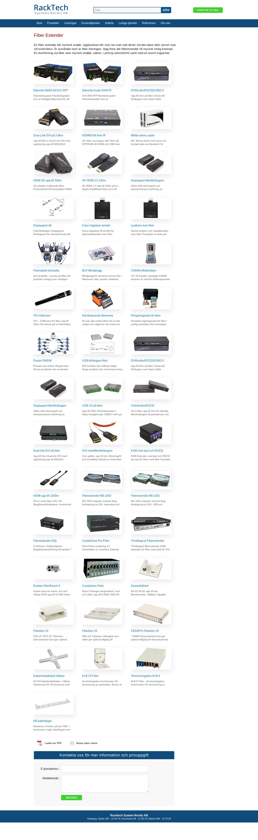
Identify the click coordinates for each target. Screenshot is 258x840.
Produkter (53, 23)
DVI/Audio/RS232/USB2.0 (147, 90)
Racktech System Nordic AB (129, 815)
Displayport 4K (42, 225)
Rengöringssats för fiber (146, 315)
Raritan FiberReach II (46, 585)
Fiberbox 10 (40, 630)
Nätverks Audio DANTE (97, 90)
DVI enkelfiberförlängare (97, 450)
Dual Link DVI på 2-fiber (48, 135)
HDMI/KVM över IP (94, 135)
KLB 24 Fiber (90, 675)
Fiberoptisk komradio (46, 270)
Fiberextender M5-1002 (96, 495)
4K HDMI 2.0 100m (94, 180)
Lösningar (70, 23)
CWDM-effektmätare (143, 270)
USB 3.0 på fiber (92, 405)
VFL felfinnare (42, 315)
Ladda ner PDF (53, 743)
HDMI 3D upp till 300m (47, 180)
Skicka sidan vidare (86, 743)
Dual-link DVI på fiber (46, 450)
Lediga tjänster (128, 23)
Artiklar (109, 23)
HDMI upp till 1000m (46, 495)
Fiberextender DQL (45, 540)
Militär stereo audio (143, 135)
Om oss (165, 23)
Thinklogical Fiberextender (147, 540)
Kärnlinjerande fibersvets (97, 315)
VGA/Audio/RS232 (142, 405)
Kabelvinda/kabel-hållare (49, 675)
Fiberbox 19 (89, 630)
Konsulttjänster (90, 23)
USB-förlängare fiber (95, 360)
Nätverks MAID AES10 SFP (50, 90)
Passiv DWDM (42, 360)
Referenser (149, 23)
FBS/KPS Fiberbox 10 (145, 630)
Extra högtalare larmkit (96, 225)
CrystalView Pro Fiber (96, 540)
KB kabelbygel (42, 720)
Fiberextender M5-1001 (145, 495)
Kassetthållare (140, 585)
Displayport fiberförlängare (147, 180)
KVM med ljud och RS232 (147, 450)
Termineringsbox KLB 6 (145, 675)
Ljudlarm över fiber (142, 225)
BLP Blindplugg (92, 270)
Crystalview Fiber (93, 585)
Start (39, 23)
